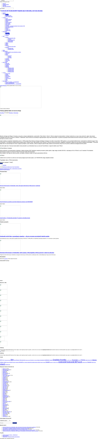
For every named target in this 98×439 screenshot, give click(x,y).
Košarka (6, 37)
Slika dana (4, 408)
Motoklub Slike (10, 48)
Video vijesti (7, 34)
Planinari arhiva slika (12, 46)
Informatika (5, 31)
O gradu (4, 17)
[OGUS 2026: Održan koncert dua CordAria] (3, 325)
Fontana (6, 28)
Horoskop (7, 58)
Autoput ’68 (7, 27)
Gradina (6, 21)
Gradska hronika (6, 4)
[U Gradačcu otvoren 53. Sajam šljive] (3, 314)
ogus (23, 362)
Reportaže (7, 67)
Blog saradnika (5, 373)
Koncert (79, 360)
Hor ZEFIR (10, 57)
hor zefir (67, 360)
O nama (4, 72)
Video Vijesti (5, 413)
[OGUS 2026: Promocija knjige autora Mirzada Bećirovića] (3, 330)
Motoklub (7, 47)
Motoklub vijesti (11, 49)
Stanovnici (7, 25)
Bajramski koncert (8, 360)
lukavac (94, 360)
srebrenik (62, 362)
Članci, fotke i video (9, 16)
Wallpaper (7, 66)
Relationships (5, 405)
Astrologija (7, 59)
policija (38, 362)
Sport (4, 36)
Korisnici (7, 77)
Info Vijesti (7, 32)
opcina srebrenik (28, 362)
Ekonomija (5, 379)
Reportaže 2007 (11, 70)
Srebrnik (89, 362)
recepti (47, 362)
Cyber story (7, 53)
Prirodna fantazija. (5, 169)
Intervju (70, 360)
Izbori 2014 (5, 387)
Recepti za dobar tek (53, 362)
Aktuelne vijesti (5, 13)
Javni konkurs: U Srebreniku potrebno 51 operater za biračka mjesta (15, 218)
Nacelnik (14, 362)
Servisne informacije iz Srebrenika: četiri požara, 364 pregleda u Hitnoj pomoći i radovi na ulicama (27, 252)
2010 (1, 360)
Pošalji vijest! (7, 73)
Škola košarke (10, 40)
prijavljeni (6, 258)
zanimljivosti (7, 364)
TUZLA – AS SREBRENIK (9, 82)
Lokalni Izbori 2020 (88, 360)
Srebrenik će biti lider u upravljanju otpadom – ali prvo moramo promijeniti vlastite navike (24, 236)
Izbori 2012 (5, 386)
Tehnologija (7, 33)
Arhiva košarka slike (11, 38)
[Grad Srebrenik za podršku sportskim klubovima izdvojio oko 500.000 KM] (3, 294)
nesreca (17, 362)
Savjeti (6, 61)
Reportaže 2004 (11, 68)
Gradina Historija (8, 22)
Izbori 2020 (5, 388)
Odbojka (6, 43)
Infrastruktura (5, 385)
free (34, 360)
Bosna (15, 360)
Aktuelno (4, 3)
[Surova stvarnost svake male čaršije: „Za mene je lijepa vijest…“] (2, 340)
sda (57, 362)
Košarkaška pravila (6, 390)
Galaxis (38, 360)
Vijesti (4, 414)
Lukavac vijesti (3, 362)
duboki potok (27, 360)
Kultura (6, 54)
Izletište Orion (7, 30)
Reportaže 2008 (11, 71)
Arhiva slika (5, 62)
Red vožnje (5, 81)
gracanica (42, 360)
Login (6, 79)
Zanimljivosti (5, 51)
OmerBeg (2, 112)
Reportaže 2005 (11, 69)
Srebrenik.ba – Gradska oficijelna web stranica (11, 436)
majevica (8, 362)
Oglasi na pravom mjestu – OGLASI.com (10, 434)
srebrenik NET (84, 362)
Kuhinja (83, 360)
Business (4, 374)
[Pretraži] (0, 8)
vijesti (2, 364)
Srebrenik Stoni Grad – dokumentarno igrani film (11, 168)
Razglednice (7, 64)
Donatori (9, 39)
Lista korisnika (8, 78)
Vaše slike (7, 63)
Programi (7, 35)
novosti (21, 362)
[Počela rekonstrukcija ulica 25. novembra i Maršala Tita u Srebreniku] (3, 335)
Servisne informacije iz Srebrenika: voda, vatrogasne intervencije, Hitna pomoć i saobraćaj (20, 185)
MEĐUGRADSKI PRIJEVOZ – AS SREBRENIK (13, 83)
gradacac (47, 360)
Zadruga (4, 415)
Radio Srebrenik (5, 435)
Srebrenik (4, 5)
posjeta (44, 362)
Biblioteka (10, 55)
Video (95, 362)
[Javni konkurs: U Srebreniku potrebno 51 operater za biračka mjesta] (3, 299)
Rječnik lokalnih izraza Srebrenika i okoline (13, 52)
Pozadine (7, 65)
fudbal (36, 360)
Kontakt (6, 74)
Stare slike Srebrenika (7, 6)
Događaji (4, 377)
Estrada (31, 360)
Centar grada (7, 23)
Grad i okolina (7, 24)
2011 (3, 360)
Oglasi (6, 80)
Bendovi (9, 56)
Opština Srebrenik (8, 19)
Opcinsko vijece (34, 362)
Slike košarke (10, 41)
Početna (4, 12)
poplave (41, 362)
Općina (6, 18)
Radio (4, 50)
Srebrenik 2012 (8, 20)
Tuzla (93, 362)
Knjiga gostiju (7, 76)
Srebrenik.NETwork (74, 362)
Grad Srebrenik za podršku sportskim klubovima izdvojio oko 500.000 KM (16, 201)
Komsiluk (75, 360)
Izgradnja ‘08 (7, 29)
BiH (12, 360)
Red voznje (5, 404)
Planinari (7, 45)
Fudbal (6, 42)
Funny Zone (7, 60)
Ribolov (6, 44)
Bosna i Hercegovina (20, 360)
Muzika (11, 362)
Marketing (7, 75)
